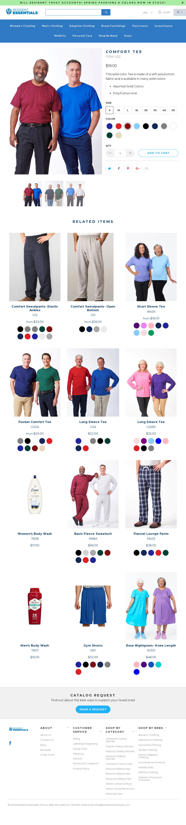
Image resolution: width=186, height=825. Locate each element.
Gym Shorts (93, 606)
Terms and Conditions (85, 763)
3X (155, 110)
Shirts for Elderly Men (118, 768)
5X (173, 110)
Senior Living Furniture (119, 783)
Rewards (45, 749)
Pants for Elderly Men (118, 773)
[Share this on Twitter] (109, 168)
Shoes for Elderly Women (116, 757)
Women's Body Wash (35, 494)
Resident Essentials (27, 804)
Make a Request (93, 709)
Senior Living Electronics (120, 788)
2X (145, 110)
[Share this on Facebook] (119, 168)
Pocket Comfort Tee (35, 382)
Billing (76, 738)
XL (136, 110)
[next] (97, 111)
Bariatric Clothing (148, 734)
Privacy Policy (81, 768)
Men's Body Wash (35, 606)
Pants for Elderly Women (120, 751)
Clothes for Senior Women (116, 740)
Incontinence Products (151, 762)
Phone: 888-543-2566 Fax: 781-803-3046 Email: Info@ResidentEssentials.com (85, 804)
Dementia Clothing (149, 744)
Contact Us (46, 739)
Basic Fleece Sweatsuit (93, 494)
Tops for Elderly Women (120, 746)
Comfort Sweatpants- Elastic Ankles (35, 267)
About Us (45, 734)
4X (164, 110)
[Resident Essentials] (22, 9)
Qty (108, 145)
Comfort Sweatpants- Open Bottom (93, 267)
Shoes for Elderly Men (118, 778)
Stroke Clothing (147, 749)
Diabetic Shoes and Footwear (150, 778)
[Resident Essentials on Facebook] (10, 743)
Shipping (78, 753)
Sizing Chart (80, 748)
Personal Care (114, 793)
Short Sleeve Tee (151, 267)
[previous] (12, 111)
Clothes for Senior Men (119, 763)
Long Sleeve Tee (93, 382)
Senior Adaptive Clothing (147, 756)
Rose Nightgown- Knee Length (151, 606)
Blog (43, 744)
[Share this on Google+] (137, 168)
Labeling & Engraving (85, 743)
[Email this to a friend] (146, 168)
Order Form (47, 754)
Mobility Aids (145, 767)
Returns (77, 758)
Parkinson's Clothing (150, 739)
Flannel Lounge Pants (151, 494)
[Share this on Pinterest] (128, 168)
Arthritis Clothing (148, 772)
